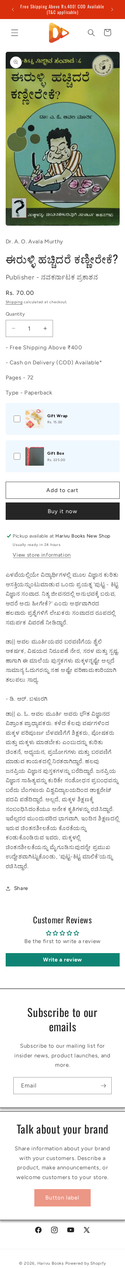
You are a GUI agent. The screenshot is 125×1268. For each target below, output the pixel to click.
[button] (15, 32)
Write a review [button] (62, 959)
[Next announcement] (112, 9)
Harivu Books (50, 1263)
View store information (42, 555)
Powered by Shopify (85, 1263)
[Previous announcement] (13, 9)
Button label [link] (62, 1197)
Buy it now (62, 511)
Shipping (14, 302)
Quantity (15, 314)
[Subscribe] (103, 1085)
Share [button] (21, 888)
